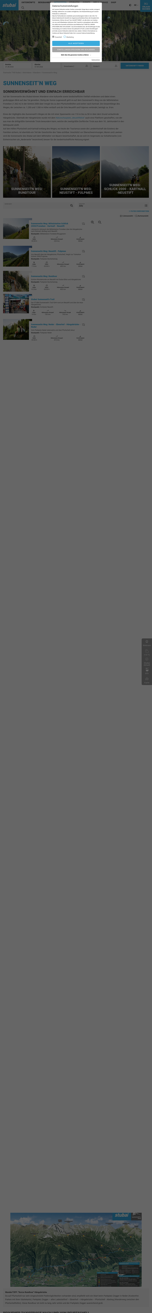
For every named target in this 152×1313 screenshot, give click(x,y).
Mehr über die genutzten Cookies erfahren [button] (75, 55)
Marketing (70, 37)
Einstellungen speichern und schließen (76, 50)
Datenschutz (96, 60)
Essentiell (58, 37)
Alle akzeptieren (76, 43)
